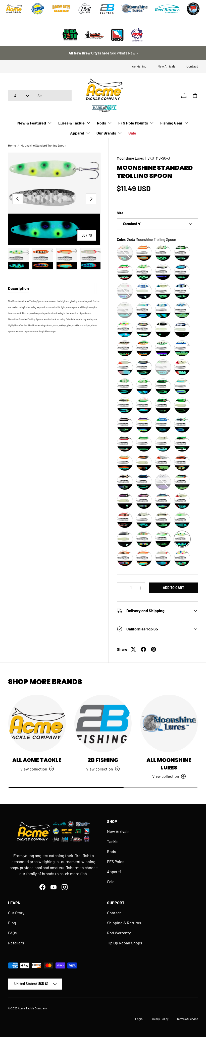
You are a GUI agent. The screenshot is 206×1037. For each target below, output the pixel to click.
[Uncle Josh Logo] (70, 35)
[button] (194, 95)
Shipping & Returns (124, 922)
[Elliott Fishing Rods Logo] (85, 9)
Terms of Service (187, 1018)
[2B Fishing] (103, 723)
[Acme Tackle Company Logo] (14, 9)
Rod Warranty (119, 932)
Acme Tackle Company (32, 1008)
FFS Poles (115, 861)
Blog (12, 922)
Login (138, 1018)
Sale (132, 133)
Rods (111, 851)
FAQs (12, 932)
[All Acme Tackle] (37, 723)
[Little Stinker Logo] (94, 35)
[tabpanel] (54, 316)
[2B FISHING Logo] (107, 9)
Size (120, 213)
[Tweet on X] (133, 649)
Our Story (16, 912)
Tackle (113, 841)
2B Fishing (103, 760)
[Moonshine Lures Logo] (134, 8)
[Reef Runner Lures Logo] (167, 8)
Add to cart (173, 588)
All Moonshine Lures (168, 763)
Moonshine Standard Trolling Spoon (43, 145)
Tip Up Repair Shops (124, 942)
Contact (192, 66)
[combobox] (40, 95)
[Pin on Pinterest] (153, 649)
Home (12, 145)
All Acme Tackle (37, 760)
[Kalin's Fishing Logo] (37, 9)
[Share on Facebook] (143, 649)
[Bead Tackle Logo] (117, 34)
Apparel (114, 871)
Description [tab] (18, 288)
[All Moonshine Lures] (169, 723)
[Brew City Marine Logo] (61, 9)
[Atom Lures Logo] (137, 34)
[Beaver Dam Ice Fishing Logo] (193, 9)
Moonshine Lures (130, 158)
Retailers (16, 942)
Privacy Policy (159, 1018)
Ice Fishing (138, 66)
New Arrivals (166, 66)
